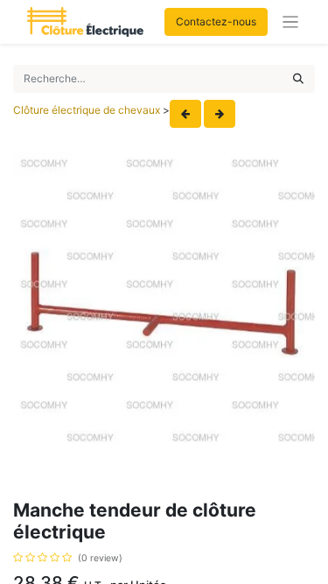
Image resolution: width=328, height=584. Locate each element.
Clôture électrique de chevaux (86, 109)
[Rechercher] (298, 79)
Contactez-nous (216, 21)
